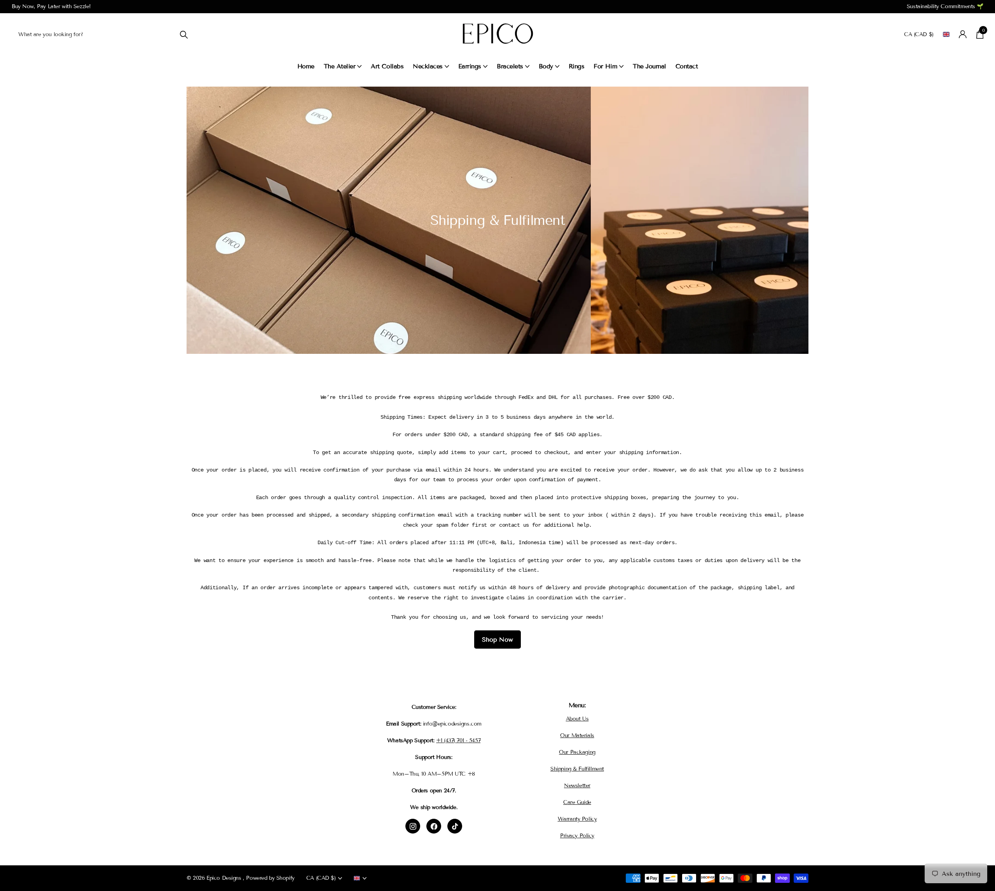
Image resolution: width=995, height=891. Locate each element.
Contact (687, 66)
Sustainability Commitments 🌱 (945, 6)
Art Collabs (387, 66)
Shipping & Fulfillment (577, 769)
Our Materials (577, 735)
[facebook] (433, 826)
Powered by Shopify (270, 878)
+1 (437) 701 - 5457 (458, 740)
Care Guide (577, 802)
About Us (577, 718)
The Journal (649, 66)
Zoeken (183, 34)
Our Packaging (577, 752)
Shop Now (497, 639)
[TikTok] (454, 826)
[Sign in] (963, 34)
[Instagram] (412, 826)
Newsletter (577, 785)
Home (305, 66)
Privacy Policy (577, 835)
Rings (577, 66)
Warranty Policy (577, 819)
